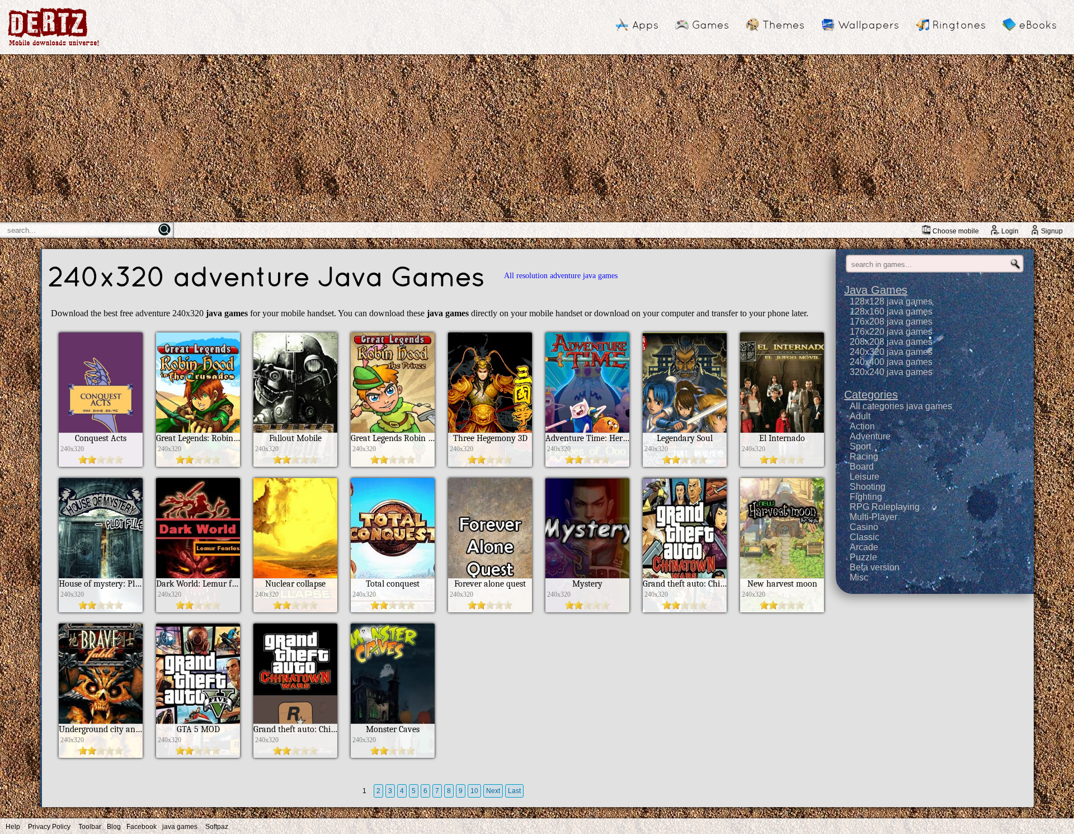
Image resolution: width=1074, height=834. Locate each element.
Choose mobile (955, 231)
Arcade (864, 547)
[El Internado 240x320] (782, 463)
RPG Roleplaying (885, 507)
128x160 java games (891, 311)
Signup (1052, 231)
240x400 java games (891, 362)
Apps (645, 24)
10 (474, 791)
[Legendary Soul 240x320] (685, 463)
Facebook (141, 827)
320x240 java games (891, 372)
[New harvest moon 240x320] (782, 609)
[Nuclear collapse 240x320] (295, 609)
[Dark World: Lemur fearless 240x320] (198, 609)
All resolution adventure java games (561, 275)
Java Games (875, 290)
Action (862, 426)
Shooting (867, 486)
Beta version (874, 567)
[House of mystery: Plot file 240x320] (101, 609)
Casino (864, 527)
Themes (783, 24)
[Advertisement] (537, 138)
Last (514, 791)
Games (710, 24)
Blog (114, 827)
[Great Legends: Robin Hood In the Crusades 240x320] (198, 463)
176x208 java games (891, 321)
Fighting (866, 497)
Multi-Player (873, 517)
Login (1010, 231)
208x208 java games (891, 341)
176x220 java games (891, 331)
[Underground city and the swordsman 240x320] (101, 755)
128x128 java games (891, 301)
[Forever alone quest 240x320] (490, 609)
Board (862, 466)
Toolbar (89, 827)
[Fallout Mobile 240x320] (295, 463)
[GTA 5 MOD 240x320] (198, 755)
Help (13, 827)
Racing (864, 456)
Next (493, 791)
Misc (859, 577)
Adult (860, 416)
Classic (864, 537)
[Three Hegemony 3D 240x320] (490, 463)
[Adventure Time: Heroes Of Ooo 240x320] (587, 463)
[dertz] (54, 45)
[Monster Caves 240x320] (393, 755)
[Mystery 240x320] (587, 609)
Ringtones (959, 24)
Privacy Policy (49, 827)
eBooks (1038, 24)
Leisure (864, 476)
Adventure (870, 436)
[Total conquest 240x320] (393, 609)
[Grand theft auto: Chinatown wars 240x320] (295, 755)
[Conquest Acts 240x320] (101, 463)
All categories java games (901, 406)
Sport (860, 446)
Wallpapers (868, 24)
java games (179, 827)
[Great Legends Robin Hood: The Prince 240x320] (393, 463)
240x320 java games (891, 352)
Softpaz (216, 827)
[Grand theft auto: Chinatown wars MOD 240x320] (685, 609)
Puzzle (863, 557)
